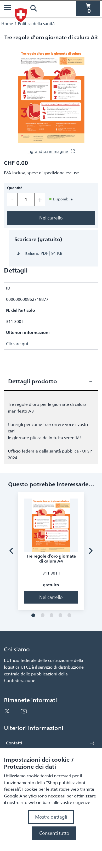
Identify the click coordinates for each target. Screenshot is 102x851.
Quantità (14, 188)
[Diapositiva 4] (60, 615)
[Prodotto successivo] (90, 551)
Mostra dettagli (51, 817)
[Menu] (7, 8)
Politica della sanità (36, 23)
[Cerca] (33, 8)
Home (7, 23)
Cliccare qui (17, 343)
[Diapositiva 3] (51, 615)
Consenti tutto (54, 833)
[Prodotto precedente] (11, 551)
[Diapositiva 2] (42, 615)
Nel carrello (51, 218)
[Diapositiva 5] (69, 615)
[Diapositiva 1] (33, 615)
